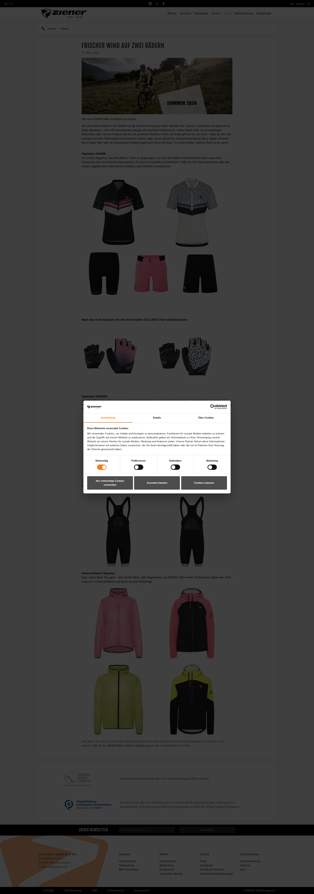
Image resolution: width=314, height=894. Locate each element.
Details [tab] (157, 417)
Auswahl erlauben (157, 482)
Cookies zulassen (204, 482)
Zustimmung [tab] (108, 417)
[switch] (138, 467)
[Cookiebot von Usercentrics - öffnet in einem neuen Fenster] (212, 406)
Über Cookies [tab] (206, 417)
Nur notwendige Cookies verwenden (110, 482)
